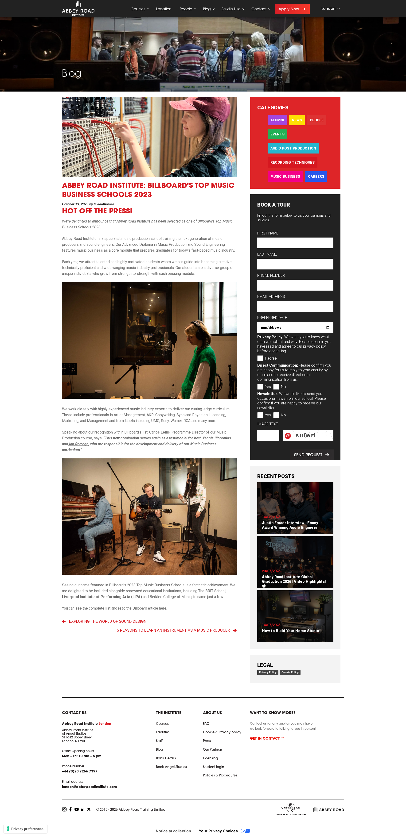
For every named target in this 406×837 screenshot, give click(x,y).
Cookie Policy (290, 672)
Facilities (162, 732)
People (186, 9)
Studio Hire (231, 9)
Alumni (277, 120)
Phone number (271, 275)
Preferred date (272, 317)
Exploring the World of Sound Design (107, 621)
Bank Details (166, 758)
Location (164, 9)
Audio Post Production (293, 148)
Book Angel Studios (171, 767)
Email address (271, 296)
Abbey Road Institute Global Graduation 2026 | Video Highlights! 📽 (294, 581)
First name (267, 233)
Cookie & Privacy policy (222, 732)
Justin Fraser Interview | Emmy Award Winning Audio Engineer (290, 525)
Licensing (210, 758)
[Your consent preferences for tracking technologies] (25, 828)
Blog (207, 9)
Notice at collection (173, 831)
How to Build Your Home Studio (290, 631)
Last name (267, 254)
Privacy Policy (268, 672)
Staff (159, 741)
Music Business (285, 176)
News (297, 120)
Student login (213, 767)
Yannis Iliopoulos (216, 438)
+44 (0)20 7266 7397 (80, 771)
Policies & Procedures (220, 775)
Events (277, 134)
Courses (138, 9)
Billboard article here (149, 608)
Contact (258, 9)
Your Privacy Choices (218, 831)
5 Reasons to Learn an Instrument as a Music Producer (173, 630)
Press (207, 741)
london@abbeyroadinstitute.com (89, 787)
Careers (316, 176)
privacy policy (314, 346)
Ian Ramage (78, 444)
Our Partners (213, 750)
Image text (267, 424)
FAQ (206, 724)
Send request (308, 455)
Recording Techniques (292, 162)
